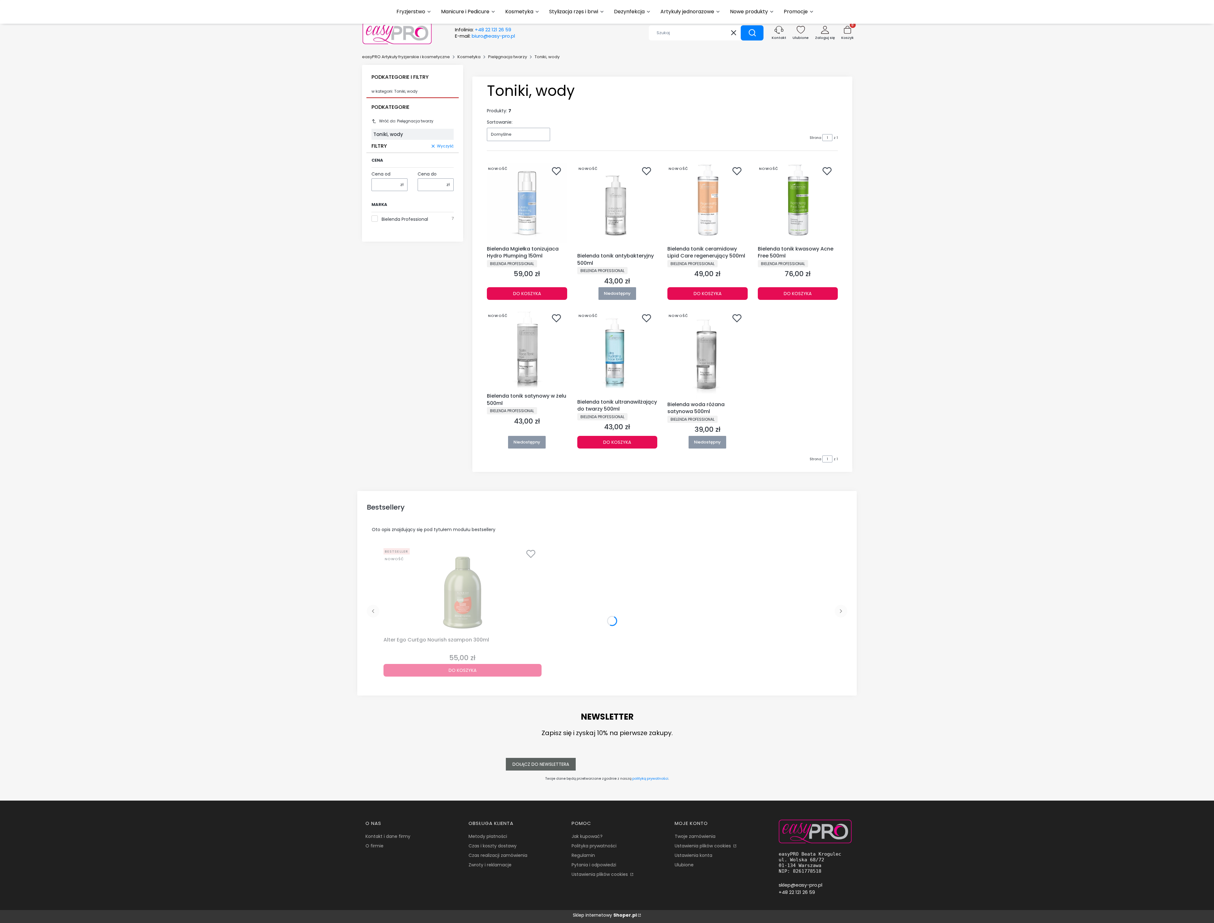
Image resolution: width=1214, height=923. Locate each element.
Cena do (427, 174)
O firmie (374, 846)
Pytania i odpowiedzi (594, 865)
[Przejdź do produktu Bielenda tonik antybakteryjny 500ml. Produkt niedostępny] (617, 206)
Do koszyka (527, 293)
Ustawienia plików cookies (600, 874)
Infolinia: (483, 30)
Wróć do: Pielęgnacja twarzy (406, 121)
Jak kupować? (587, 836)
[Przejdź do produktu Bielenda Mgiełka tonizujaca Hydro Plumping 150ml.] (527, 203)
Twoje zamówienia (695, 836)
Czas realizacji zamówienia (498, 855)
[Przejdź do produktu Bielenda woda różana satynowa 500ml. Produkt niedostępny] (707, 354)
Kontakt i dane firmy (387, 836)
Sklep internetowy (605, 915)
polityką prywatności (650, 778)
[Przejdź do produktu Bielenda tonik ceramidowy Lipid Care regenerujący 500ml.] (707, 203)
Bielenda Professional (405, 219)
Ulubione (684, 865)
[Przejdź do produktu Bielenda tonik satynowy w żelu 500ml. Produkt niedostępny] (527, 350)
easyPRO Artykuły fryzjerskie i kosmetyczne (406, 57)
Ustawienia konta (693, 855)
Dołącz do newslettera (540, 764)
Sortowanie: (499, 122)
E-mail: (485, 36)
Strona (815, 137)
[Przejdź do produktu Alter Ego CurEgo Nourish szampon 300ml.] (462, 590)
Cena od (380, 174)
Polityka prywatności (594, 846)
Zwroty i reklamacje (490, 865)
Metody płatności (488, 836)
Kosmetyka (469, 57)
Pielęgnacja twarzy (507, 57)
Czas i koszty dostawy (493, 846)
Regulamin (583, 855)
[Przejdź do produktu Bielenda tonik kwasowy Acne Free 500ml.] (798, 203)
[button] (752, 32)
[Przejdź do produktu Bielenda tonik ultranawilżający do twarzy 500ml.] (617, 353)
